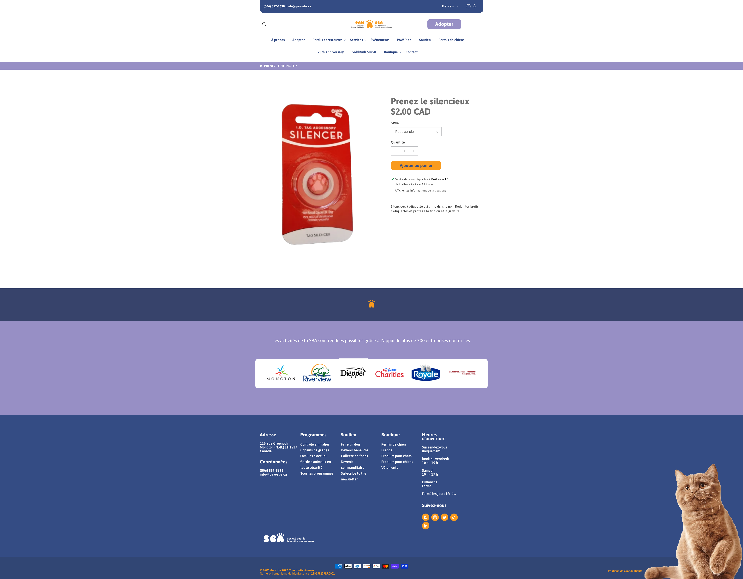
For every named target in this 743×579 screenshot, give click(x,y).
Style (395, 123)
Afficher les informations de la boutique (420, 190)
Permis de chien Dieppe (393, 447)
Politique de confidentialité (625, 571)
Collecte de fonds (354, 456)
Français (448, 6)
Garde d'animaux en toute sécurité (315, 465)
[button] (474, 6)
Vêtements (389, 468)
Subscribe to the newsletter (353, 476)
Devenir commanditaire (352, 465)
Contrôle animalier (314, 444)
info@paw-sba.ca (299, 6)
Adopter (444, 24)
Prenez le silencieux (280, 66)
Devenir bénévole (354, 450)
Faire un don (350, 444)
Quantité (398, 142)
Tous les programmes (316, 473)
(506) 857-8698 (274, 6)
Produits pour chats (396, 456)
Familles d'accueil (313, 456)
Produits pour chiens (397, 462)
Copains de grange (315, 450)
